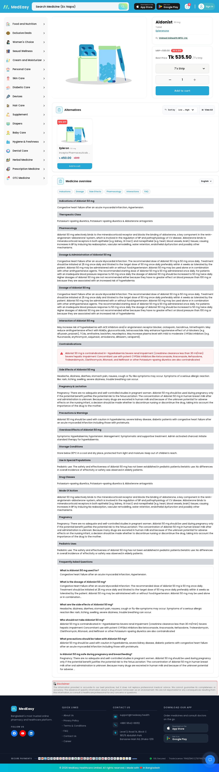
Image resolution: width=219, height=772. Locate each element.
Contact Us (70, 736)
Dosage (80, 191)
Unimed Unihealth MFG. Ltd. (173, 38)
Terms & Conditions (75, 725)
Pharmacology (114, 191)
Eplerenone (162, 30)
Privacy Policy (71, 720)
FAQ (146, 191)
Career (67, 741)
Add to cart (182, 90)
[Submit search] (123, 6)
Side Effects (95, 191)
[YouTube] (22, 733)
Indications (65, 191)
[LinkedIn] (31, 733)
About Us (69, 715)
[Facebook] (14, 733)
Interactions (133, 191)
